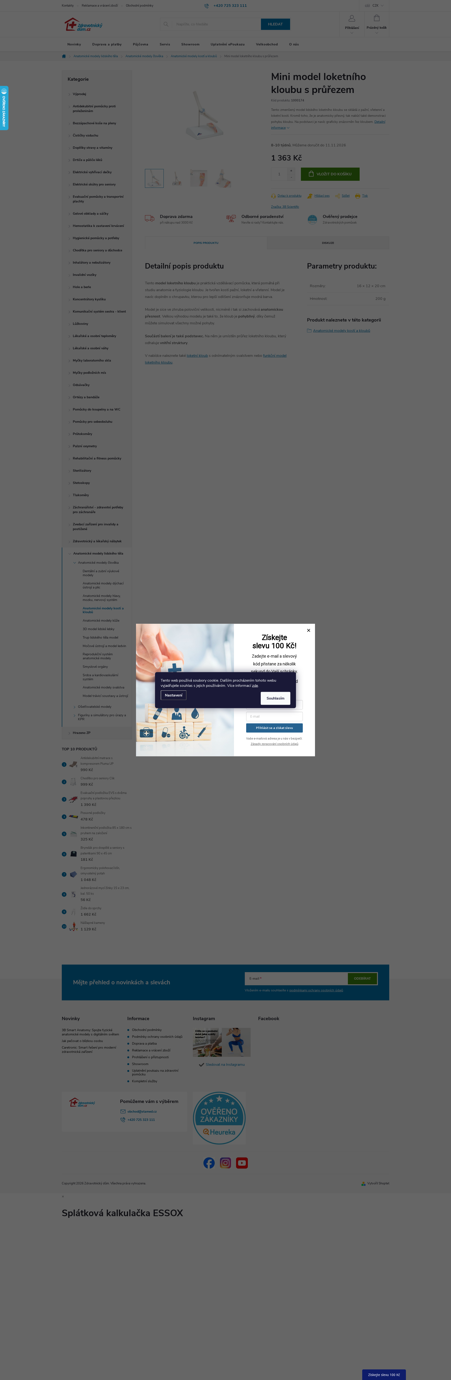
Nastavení (173, 695)
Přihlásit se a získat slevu (274, 728)
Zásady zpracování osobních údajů (274, 744)
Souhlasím (275, 698)
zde (255, 685)
